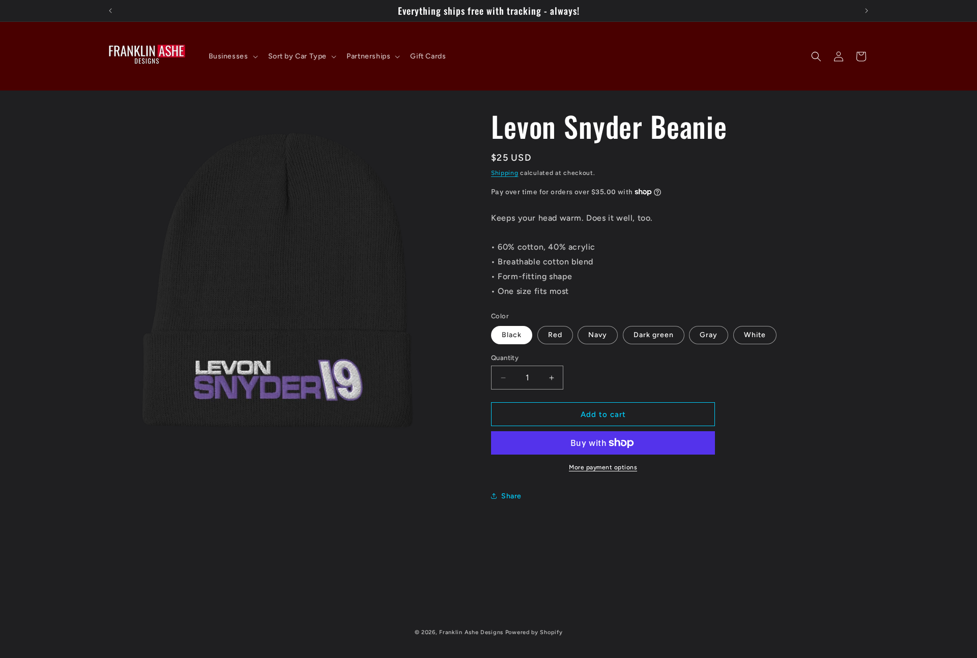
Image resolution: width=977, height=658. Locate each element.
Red (555, 335)
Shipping (505, 172)
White (755, 335)
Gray (708, 335)
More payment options (603, 467)
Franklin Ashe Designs (471, 632)
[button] (232, 56)
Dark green (654, 335)
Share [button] (511, 496)
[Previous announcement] (110, 10)
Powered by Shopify (534, 632)
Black (512, 335)
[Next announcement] (866, 10)
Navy (597, 335)
